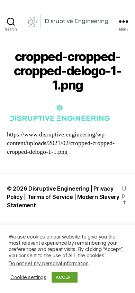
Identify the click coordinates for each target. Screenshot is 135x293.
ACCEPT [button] (64, 277)
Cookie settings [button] (28, 277)
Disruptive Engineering (58, 188)
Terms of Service (50, 196)
